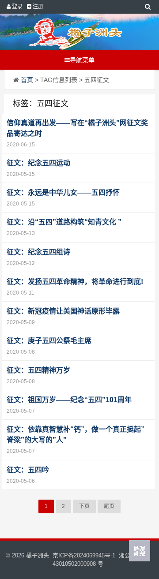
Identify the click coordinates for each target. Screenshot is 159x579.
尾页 (109, 506)
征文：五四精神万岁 (38, 370)
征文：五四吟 (28, 470)
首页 (27, 79)
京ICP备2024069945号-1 (84, 555)
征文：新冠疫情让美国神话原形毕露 (63, 311)
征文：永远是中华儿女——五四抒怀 (63, 192)
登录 (17, 7)
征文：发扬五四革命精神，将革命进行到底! (75, 281)
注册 (37, 7)
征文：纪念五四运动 (38, 163)
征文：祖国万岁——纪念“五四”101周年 (69, 399)
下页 (84, 506)
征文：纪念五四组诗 (38, 252)
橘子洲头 (37, 555)
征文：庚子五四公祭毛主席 (49, 340)
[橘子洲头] (75, 32)
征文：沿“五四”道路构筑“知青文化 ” (64, 222)
